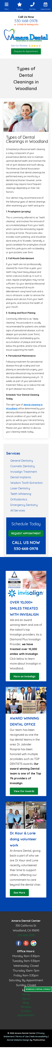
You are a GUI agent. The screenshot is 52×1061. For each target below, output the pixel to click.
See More (19, 892)
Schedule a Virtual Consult (38, 989)
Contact (26, 1011)
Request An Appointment (26, 51)
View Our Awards (24, 791)
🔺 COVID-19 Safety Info (26, 24)
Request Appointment (26, 533)
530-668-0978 (26, 20)
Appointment (26, 1015)
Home (26, 994)
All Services (17, 510)
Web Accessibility (38, 1036)
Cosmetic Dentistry (22, 466)
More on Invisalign (24, 676)
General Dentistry (21, 460)
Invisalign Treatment (23, 471)
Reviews (26, 1007)
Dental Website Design (18, 1040)
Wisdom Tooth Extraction (26, 482)
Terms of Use (22, 1036)
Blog (26, 1002)
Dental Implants (20, 477)
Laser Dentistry (20, 488)
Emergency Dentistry (24, 505)
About (26, 998)
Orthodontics (18, 499)
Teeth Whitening (20, 494)
